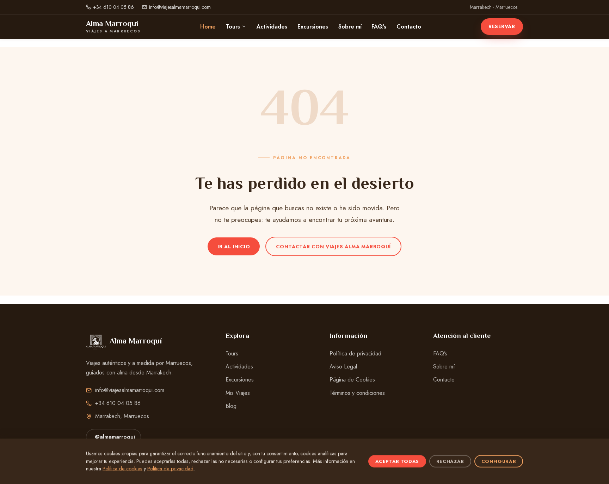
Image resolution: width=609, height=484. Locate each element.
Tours (233, 27)
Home (208, 27)
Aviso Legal (343, 366)
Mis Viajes (238, 393)
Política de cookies (122, 468)
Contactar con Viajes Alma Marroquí (333, 246)
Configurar (498, 461)
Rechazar (450, 461)
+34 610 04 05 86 (113, 7)
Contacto (408, 27)
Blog (231, 406)
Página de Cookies (352, 380)
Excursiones (312, 27)
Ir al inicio (233, 246)
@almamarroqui (115, 437)
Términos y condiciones (357, 393)
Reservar (501, 26)
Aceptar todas (397, 461)
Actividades (272, 27)
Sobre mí (350, 27)
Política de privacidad (355, 353)
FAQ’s (378, 27)
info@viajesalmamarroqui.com (180, 7)
